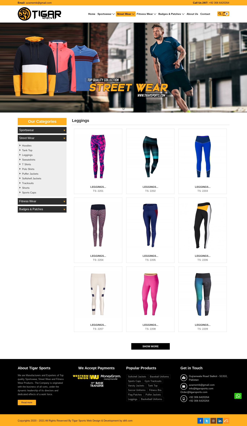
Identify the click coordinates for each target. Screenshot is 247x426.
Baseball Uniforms (159, 376)
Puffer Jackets (30, 173)
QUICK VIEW (100, 185)
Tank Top (27, 150)
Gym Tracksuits (153, 381)
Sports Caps (29, 192)
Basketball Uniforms (151, 399)
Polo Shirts (28, 169)
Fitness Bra (155, 390)
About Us (192, 13)
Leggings (27, 154)
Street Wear (124, 13)
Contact (205, 13)
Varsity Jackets (136, 385)
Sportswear (104, 13)
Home (91, 13)
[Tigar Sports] (39, 13)
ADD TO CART (100, 191)
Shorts (25, 187)
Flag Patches (135, 394)
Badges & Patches (169, 13)
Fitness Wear (145, 13)
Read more (26, 402)
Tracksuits (28, 183)
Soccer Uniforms (137, 390)
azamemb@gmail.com (39, 2)
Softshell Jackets (31, 178)
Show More (150, 346)
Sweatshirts (28, 159)
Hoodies (26, 145)
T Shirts (26, 164)
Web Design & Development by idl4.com (110, 420)
